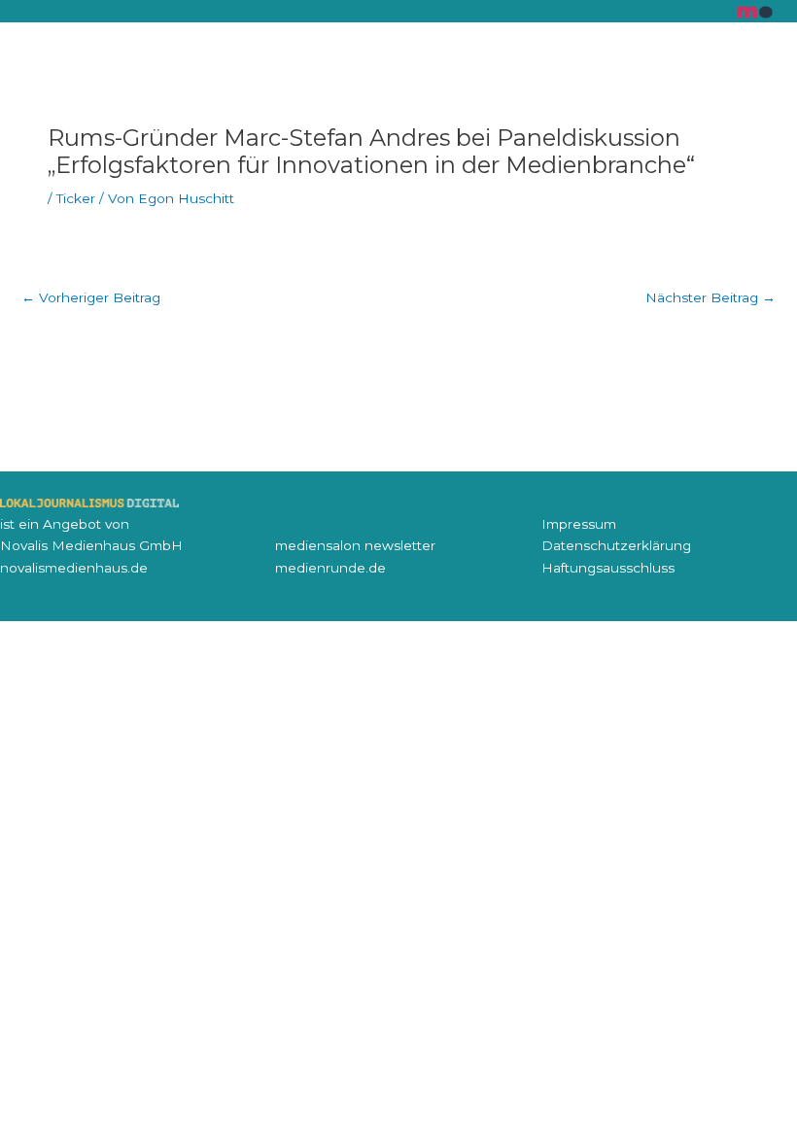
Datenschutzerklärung (616, 545)
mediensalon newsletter (355, 545)
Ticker (75, 198)
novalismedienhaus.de (74, 567)
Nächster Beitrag (710, 297)
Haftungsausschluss (608, 567)
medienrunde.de (330, 567)
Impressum (578, 524)
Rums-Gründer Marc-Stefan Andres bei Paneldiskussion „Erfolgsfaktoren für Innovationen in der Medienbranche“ (371, 151)
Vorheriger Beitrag (90, 297)
